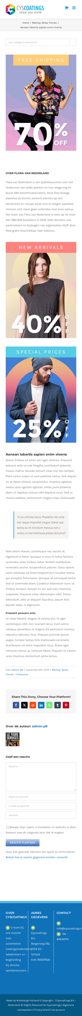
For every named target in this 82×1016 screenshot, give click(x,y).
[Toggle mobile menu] (74, 8)
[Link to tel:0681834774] (59, 934)
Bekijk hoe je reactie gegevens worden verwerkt (37, 857)
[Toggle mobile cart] (66, 8)
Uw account (58, 1009)
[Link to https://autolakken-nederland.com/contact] (8, 928)
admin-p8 (17, 669)
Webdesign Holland (27, 1000)
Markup (56, 669)
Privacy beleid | (43, 1009)
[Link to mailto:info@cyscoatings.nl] (59, 923)
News (65, 669)
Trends (10, 674)
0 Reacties (22, 674)
